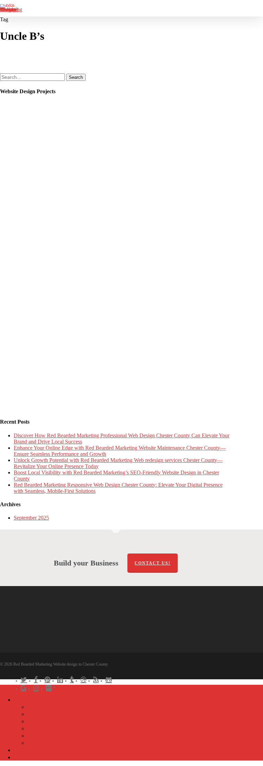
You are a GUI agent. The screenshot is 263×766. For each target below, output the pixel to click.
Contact (22, 757)
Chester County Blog (37, 750)
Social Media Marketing (53, 714)
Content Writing (44, 721)
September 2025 (31, 518)
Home (20, 700)
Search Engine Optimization (57, 728)
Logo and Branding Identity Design (65, 743)
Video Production (46, 736)
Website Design (44, 707)
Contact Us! (153, 563)
